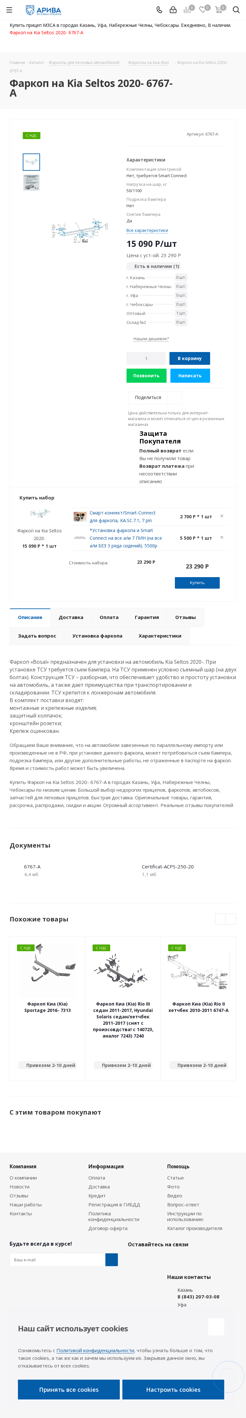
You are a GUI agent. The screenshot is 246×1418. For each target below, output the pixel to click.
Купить (197, 582)
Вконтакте (134, 1259)
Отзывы (19, 1195)
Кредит (97, 1195)
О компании (23, 1177)
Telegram (150, 1259)
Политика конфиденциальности (113, 1216)
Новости (19, 1186)
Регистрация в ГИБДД (114, 1204)
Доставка (99, 1186)
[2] (136, 133)
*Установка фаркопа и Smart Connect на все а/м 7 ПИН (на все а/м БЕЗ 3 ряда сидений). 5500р (126, 538)
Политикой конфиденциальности (95, 1350)
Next (231, 919)
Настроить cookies (173, 1389)
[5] (154, 133)
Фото (173, 1186)
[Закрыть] (216, 1327)
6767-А (32, 866)
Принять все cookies (69, 1389)
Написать (190, 375)
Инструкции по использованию (185, 1216)
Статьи (175, 1177)
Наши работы (26, 1204)
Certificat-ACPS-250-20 (168, 866)
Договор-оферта (107, 1228)
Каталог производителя (194, 1228)
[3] (142, 133)
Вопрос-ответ (183, 1204)
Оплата (96, 1177)
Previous (221, 919)
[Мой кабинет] (173, 10)
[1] (130, 133)
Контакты (21, 1213)
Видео (174, 1195)
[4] (148, 133)
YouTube (166, 1259)
